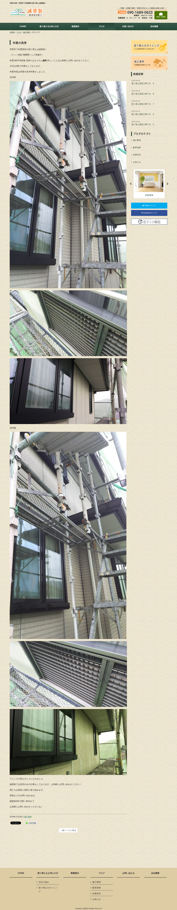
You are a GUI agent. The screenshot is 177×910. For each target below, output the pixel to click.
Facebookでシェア (149, 213)
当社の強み (44, 882)
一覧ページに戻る (68, 830)
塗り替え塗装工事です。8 (143, 92)
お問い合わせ (128, 873)
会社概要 (155, 873)
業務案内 (75, 873)
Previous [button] (130, 183)
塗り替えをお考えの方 (47, 873)
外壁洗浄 (137, 155)
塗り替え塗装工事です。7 (143, 102)
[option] (149, 183)
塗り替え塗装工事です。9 (143, 82)
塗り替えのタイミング (48, 889)
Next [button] (167, 183)
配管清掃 (137, 147)
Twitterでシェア (150, 206)
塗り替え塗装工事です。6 (143, 112)
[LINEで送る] (31, 823)
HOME (12, 32)
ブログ (18, 32)
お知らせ (137, 162)
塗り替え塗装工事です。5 (143, 123)
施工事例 (26, 32)
